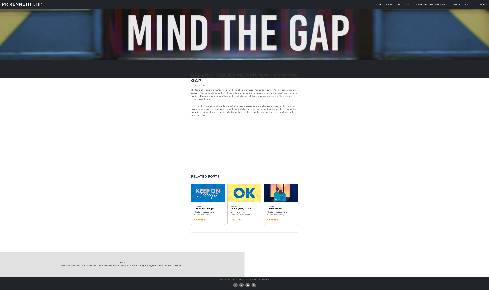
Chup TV (456, 4)
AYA (467, 4)
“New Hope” (274, 209)
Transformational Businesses (430, 4)
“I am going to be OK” (243, 209)
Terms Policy (255, 279)
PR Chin (23, 4)
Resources (403, 4)
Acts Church (480, 4)
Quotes (197, 206)
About (389, 4)
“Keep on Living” (204, 209)
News (205, 85)
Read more (201, 220)
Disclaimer (266, 279)
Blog (378, 4)
